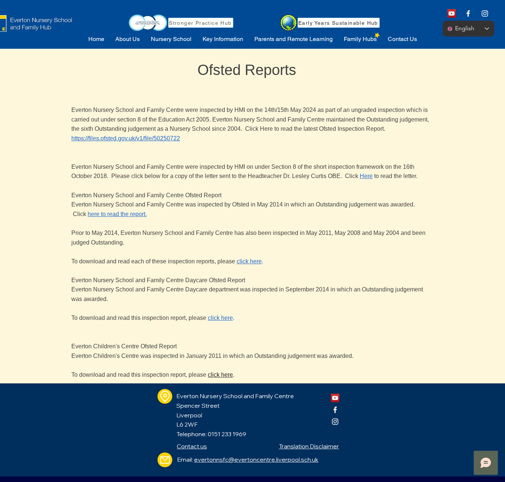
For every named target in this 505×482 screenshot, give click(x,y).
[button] (127, 39)
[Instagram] (485, 13)
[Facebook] (468, 13)
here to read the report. (117, 214)
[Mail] (164, 459)
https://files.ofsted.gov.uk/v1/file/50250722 (125, 138)
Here (366, 176)
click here (249, 261)
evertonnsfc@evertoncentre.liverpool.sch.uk (256, 459)
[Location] (164, 396)
